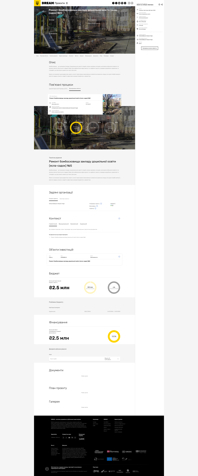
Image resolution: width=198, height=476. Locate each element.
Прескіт (105, 427)
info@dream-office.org (55, 437)
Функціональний (64, 224)
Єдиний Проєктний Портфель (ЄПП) (58, 88)
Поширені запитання (119, 427)
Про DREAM (106, 422)
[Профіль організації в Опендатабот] (111, 205)
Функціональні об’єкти (75, 88)
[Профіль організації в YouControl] (112, 205)
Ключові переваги (107, 423)
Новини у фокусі (107, 429)
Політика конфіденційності (120, 423)
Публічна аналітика (118, 422)
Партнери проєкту (64, 198)
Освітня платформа (118, 431)
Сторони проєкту (53, 198)
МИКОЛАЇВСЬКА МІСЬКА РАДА (57, 203)
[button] (84, 359)
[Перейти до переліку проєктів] (44, 11)
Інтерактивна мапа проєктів (118, 430)
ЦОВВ (94, 425)
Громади (94, 422)
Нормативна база (107, 425)
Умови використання (119, 425)
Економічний (74, 224)
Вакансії (105, 430)
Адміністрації (95, 423)
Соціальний (83, 224)
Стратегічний (53, 224)
